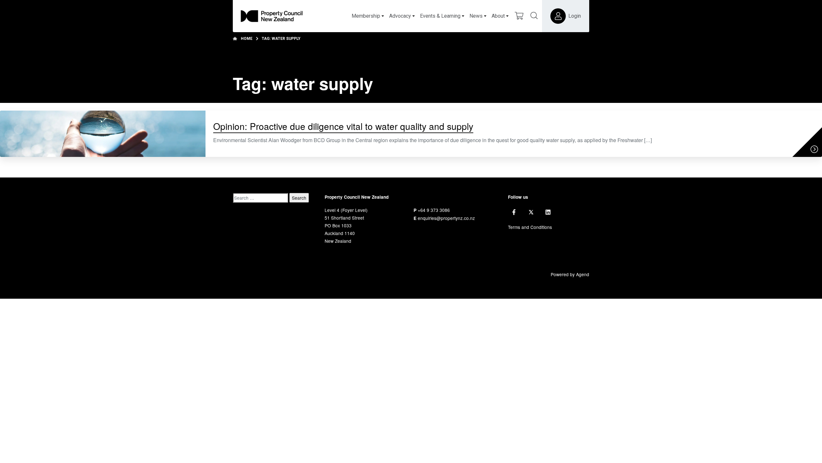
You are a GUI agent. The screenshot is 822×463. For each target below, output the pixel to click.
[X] (531, 212)
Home (246, 38)
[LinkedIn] (548, 212)
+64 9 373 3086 (434, 210)
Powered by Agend (570, 274)
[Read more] (814, 149)
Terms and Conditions (530, 227)
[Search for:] (260, 198)
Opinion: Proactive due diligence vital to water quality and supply (343, 126)
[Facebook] (514, 212)
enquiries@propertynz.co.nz (446, 218)
